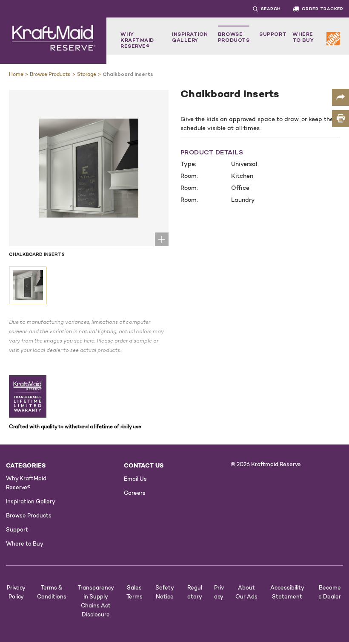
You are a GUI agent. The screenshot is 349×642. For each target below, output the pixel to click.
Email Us (135, 478)
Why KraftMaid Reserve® (137, 40)
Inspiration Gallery (190, 37)
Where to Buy (303, 37)
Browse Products (233, 37)
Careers (135, 492)
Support (272, 34)
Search (271, 9)
